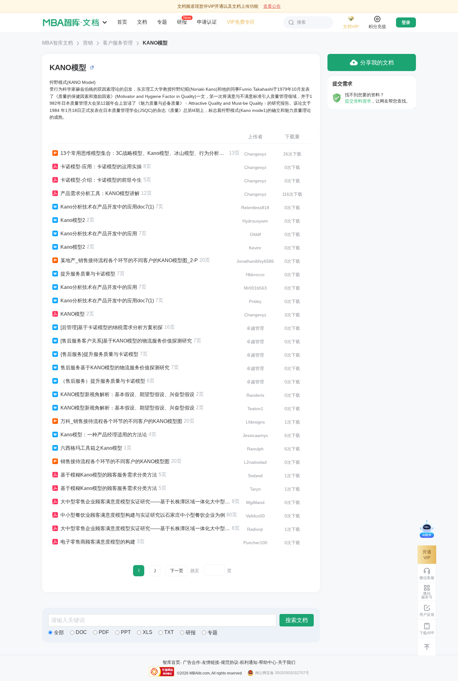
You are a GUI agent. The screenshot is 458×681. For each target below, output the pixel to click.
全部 (59, 632)
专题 (162, 22)
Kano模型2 (72, 220)
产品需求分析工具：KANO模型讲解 (100, 193)
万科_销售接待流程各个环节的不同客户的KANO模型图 (121, 421)
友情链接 (210, 662)
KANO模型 (155, 43)
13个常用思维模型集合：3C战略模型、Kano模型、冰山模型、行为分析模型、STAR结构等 (143, 153)
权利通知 (248, 662)
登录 (406, 22)
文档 (142, 22)
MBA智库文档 (57, 43)
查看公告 (272, 6)
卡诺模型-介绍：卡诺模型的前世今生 (101, 180)
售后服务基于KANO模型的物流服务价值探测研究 (114, 367)
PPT (126, 632)
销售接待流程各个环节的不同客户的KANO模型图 (114, 461)
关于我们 (286, 662)
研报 (182, 22)
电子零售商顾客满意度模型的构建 (97, 541)
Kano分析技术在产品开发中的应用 (98, 233)
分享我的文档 (377, 63)
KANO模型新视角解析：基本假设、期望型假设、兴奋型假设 (127, 394)
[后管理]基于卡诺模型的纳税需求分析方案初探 (111, 327)
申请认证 (207, 22)
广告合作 (191, 662)
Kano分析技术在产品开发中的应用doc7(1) (107, 206)
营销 (88, 43)
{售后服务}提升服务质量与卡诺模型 (99, 354)
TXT (169, 632)
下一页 (176, 570)
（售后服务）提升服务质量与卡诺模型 (102, 381)
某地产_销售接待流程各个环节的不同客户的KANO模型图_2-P (129, 260)
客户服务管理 (118, 43)
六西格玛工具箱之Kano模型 (91, 448)
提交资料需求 (358, 100)
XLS (147, 632)
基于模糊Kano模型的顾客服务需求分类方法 (108, 474)
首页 (122, 22)
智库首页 (171, 662)
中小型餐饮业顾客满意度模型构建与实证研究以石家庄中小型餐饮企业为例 (142, 515)
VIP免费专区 (241, 22)
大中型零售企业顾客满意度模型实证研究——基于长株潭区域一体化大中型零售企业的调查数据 (145, 501)
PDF (104, 632)
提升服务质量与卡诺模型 (87, 273)
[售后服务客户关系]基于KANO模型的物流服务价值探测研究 (126, 340)
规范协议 (229, 662)
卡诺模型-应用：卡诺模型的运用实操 (101, 166)
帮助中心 (267, 662)
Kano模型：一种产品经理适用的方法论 (103, 434)
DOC (81, 632)
